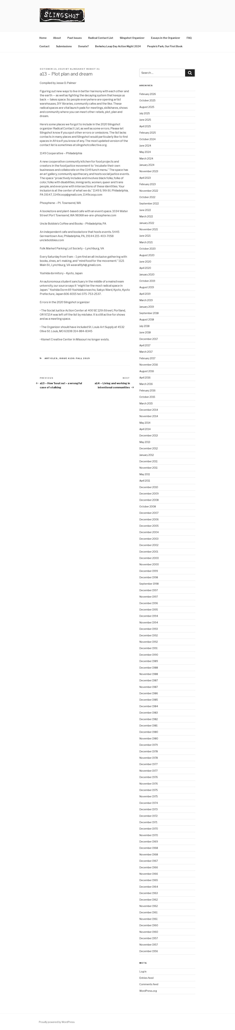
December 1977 (148, 764)
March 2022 (146, 216)
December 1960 (148, 925)
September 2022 (149, 203)
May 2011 (144, 474)
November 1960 (148, 931)
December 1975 (148, 790)
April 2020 (145, 267)
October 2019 (147, 280)
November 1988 (148, 674)
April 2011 (144, 480)
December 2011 (148, 461)
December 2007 (148, 512)
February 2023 (147, 184)
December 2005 (149, 525)
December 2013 (148, 435)
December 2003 (148, 538)
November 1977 (148, 770)
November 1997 (148, 596)
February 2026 (147, 94)
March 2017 (146, 351)
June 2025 (145, 119)
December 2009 (149, 493)
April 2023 (145, 177)
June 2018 (145, 332)
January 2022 (146, 222)
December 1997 (148, 590)
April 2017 (144, 345)
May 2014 (144, 422)
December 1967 (148, 860)
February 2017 (147, 358)
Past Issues (74, 37)
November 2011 (148, 467)
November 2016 (148, 364)
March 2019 (146, 300)
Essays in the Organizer (165, 37)
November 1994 (148, 622)
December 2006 (149, 519)
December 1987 (148, 680)
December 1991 (148, 648)
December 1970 (148, 828)
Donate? (83, 46)
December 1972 (148, 815)
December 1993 (148, 628)
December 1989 (148, 661)
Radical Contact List (100, 37)
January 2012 (146, 454)
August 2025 (146, 106)
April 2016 (145, 377)
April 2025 (145, 126)
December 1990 (148, 654)
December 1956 (148, 951)
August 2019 (146, 287)
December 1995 (148, 609)
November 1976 (148, 783)
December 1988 (148, 667)
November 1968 (148, 854)
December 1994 (148, 615)
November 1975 (148, 796)
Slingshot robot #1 (85, 69)
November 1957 (148, 944)
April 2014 (145, 429)
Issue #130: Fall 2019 (74, 358)
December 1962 (148, 899)
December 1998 (148, 577)
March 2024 (146, 158)
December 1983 (148, 712)
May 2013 (144, 442)
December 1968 (148, 847)
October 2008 (147, 506)
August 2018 (146, 319)
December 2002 (148, 545)
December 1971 (148, 822)
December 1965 (148, 880)
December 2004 (149, 532)
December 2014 (148, 409)
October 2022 (147, 197)
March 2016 (146, 383)
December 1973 (148, 809)
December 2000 (149, 558)
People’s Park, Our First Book (164, 46)
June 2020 (145, 261)
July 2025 (144, 113)
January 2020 (146, 274)
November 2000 (149, 564)
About (57, 37)
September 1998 (149, 583)
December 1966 (148, 867)
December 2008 (149, 499)
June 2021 (145, 235)
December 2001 (148, 551)
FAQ (189, 37)
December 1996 (148, 603)
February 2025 (147, 132)
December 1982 (148, 719)
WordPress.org (148, 990)
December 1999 (148, 570)
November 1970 (148, 835)
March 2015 (146, 403)
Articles (51, 358)
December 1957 (148, 938)
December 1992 (148, 635)
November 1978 (148, 757)
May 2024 (145, 151)
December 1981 (148, 725)
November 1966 (148, 873)
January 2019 (146, 306)
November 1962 (148, 906)
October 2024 (147, 139)
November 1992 (148, 641)
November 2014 (148, 416)
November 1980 (148, 738)
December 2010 (148, 487)
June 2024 (145, 145)
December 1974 (148, 802)
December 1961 (148, 912)
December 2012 (148, 448)
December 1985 (148, 699)
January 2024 (146, 164)
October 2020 (147, 248)
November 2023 (148, 171)
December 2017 (148, 338)
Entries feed (146, 977)
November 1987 (148, 686)
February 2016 (147, 390)
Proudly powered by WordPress (57, 1022)
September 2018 (149, 313)
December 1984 (148, 706)
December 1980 (148, 731)
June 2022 (145, 210)
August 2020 (146, 255)
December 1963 (148, 893)
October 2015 (147, 396)
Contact (44, 46)
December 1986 (148, 693)
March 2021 (146, 242)
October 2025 (147, 100)
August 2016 (146, 371)
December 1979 (148, 744)
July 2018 (144, 326)
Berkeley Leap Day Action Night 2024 (118, 46)
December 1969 (148, 841)
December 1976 (148, 777)
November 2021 (148, 229)
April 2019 (145, 293)
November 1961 (148, 918)
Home (43, 37)
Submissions (64, 46)
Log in (142, 971)
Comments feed (148, 984)
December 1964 (148, 886)
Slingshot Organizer (132, 37)
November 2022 (148, 190)
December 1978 (148, 751)
